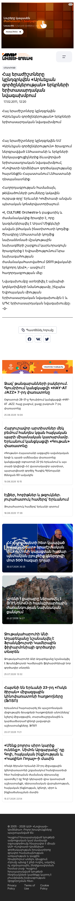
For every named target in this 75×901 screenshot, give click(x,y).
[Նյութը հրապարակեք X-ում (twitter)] (47, 339)
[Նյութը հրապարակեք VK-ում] (38, 339)
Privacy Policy (12, 887)
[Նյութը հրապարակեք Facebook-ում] (29, 339)
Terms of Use (29, 887)
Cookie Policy (44, 887)
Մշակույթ (9, 67)
